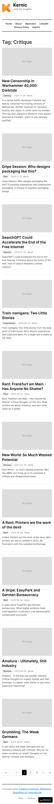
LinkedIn (43, 23)
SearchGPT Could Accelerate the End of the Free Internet (24, 242)
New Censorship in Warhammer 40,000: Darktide (20, 85)
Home (9, 23)
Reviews (7, 465)
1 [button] (24, 772)
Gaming (7, 95)
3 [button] (37, 772)
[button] (6, 772)
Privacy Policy (21, 27)
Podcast (32, 798)
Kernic (20, 5)
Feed (20, 798)
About (18, 23)
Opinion (7, 252)
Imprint (36, 27)
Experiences (9, 323)
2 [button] (30, 772)
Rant (5, 176)
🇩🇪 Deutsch (45, 800)
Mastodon (30, 23)
